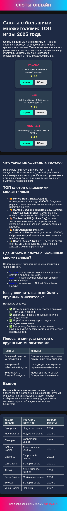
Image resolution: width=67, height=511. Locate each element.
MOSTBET (33, 125)
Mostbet (13, 283)
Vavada (13, 272)
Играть (27, 82)
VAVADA (33, 65)
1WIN (33, 95)
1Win (12, 277)
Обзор (40, 82)
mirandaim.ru (51, 504)
